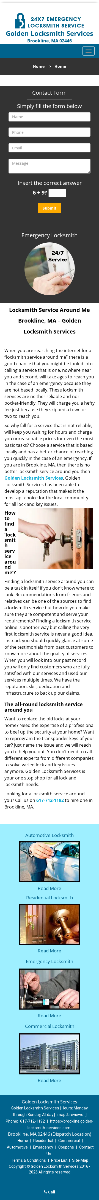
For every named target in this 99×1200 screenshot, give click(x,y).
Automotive (17, 1147)
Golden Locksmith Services (33, 478)
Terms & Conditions (28, 1160)
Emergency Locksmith (49, 961)
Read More (49, 888)
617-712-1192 (50, 800)
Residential (43, 1140)
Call (51, 1192)
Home (39, 66)
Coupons (66, 1147)
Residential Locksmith (49, 897)
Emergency (43, 1147)
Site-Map (80, 1160)
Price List (59, 1160)
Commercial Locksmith (49, 1026)
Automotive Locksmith (49, 835)
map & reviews (70, 1114)
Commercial (69, 1140)
